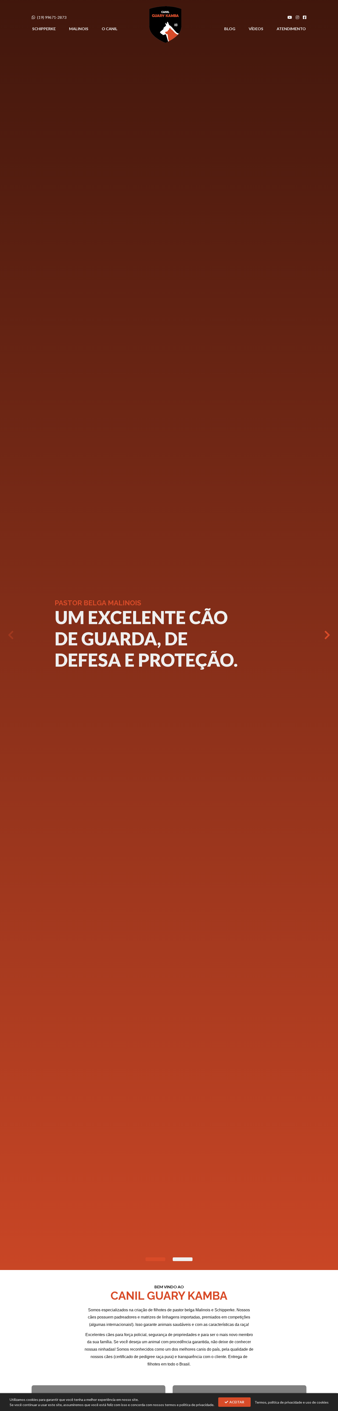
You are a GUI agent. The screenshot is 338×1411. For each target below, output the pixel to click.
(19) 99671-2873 (51, 17)
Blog (229, 28)
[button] (327, 635)
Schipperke (44, 28)
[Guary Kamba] (165, 24)
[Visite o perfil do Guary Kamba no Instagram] (297, 17)
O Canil (110, 28)
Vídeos (256, 28)
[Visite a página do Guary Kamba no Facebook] (304, 17)
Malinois (78, 28)
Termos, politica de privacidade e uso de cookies (292, 1402)
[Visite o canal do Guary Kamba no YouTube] (290, 17)
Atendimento (291, 28)
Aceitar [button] (236, 1402)
